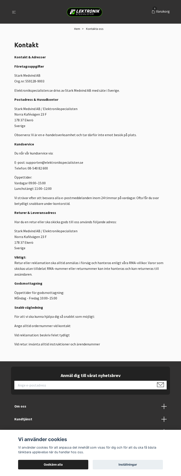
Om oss (20, 406)
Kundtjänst (23, 419)
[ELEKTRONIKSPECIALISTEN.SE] (84, 12)
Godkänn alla (53, 464)
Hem (77, 29)
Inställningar (128, 464)
